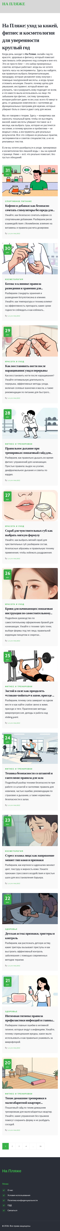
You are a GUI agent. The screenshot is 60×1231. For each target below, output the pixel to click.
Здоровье (11, 929)
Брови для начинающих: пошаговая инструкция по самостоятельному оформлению (29, 611)
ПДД (10, 1205)
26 (41, 1146)
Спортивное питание (18, 201)
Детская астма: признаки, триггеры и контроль (30, 936)
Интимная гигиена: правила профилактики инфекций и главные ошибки (29, 1018)
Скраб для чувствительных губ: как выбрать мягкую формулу (29, 533)
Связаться (12, 1210)
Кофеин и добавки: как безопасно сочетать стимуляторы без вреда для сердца (29, 208)
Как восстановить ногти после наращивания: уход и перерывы (26, 368)
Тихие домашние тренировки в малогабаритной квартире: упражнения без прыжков (25, 1100)
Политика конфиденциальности (23, 1200)
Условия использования (19, 1195)
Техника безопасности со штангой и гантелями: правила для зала (29, 775)
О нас (10, 1190)
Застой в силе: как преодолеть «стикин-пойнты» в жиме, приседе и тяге (29, 693)
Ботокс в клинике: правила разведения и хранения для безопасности (23, 286)
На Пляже (13, 3)
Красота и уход (14, 361)
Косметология (14, 279)
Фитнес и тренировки (18, 444)
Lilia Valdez (14, 234)
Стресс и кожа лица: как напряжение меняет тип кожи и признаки (29, 858)
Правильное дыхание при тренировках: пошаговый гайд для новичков (28, 450)
